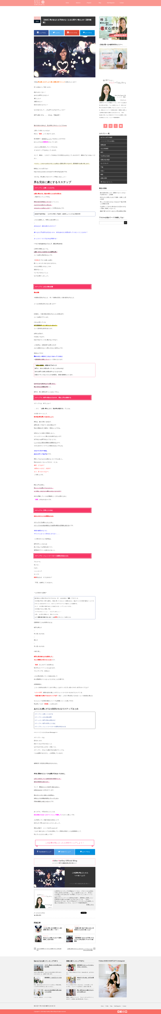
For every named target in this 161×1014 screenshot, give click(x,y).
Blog (100, 2)
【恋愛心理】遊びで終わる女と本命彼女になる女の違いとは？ (84, 928)
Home (67, 2)
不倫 (102, 167)
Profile (107, 1006)
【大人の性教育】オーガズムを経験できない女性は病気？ (49, 949)
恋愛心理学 (38, 915)
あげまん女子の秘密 (106, 137)
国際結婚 (103, 145)
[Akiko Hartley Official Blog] (39, 4)
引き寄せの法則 (105, 156)
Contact (122, 2)
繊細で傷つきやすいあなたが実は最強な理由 (113, 211)
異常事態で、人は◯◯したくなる (53, 977)
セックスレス (104, 163)
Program (89, 2)
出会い (102, 171)
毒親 (102, 174)
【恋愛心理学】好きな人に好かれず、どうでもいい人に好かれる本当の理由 (80, 949)
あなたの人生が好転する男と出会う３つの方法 (53, 991)
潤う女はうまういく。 (107, 182)
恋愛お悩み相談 (105, 159)
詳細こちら (90, 904)
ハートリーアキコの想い (108, 141)
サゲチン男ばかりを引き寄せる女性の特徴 (53, 966)
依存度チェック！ (47, 139)
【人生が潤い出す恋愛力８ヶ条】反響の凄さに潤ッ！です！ (53, 928)
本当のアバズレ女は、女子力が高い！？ (85, 978)
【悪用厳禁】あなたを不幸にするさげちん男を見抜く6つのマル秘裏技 (84, 939)
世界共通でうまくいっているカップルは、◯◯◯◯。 (85, 966)
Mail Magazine (111, 2)
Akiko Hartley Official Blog (49, 1011)
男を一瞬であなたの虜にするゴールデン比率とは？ (85, 991)
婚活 (102, 152)
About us (78, 2)
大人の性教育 (104, 148)
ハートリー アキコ (40, 912)
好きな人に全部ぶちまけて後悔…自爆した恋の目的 (53, 938)
